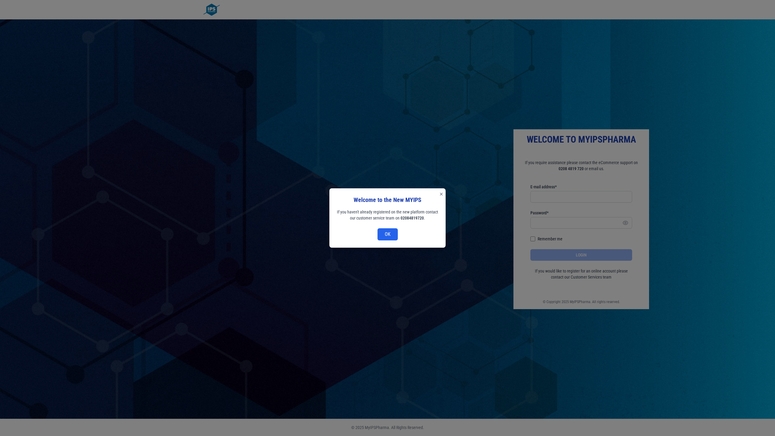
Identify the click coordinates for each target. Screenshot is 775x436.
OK (388, 234)
